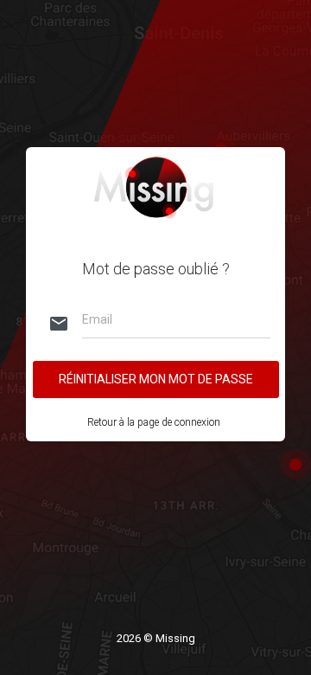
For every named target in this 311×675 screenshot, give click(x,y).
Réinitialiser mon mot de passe (156, 379)
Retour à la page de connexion (153, 422)
